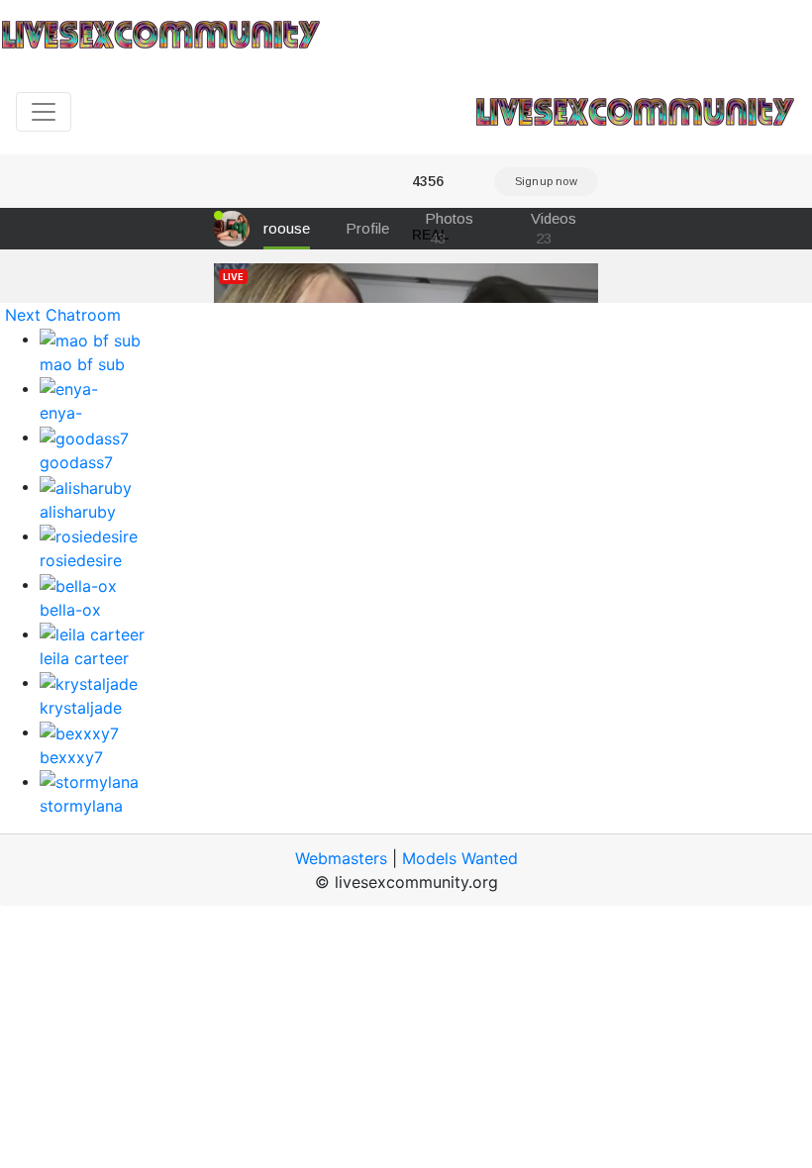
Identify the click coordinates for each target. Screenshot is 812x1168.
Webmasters (341, 858)
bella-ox (70, 610)
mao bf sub (82, 364)
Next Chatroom (63, 315)
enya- (61, 413)
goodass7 (76, 462)
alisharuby (78, 512)
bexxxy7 (71, 757)
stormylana (81, 806)
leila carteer (84, 658)
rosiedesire (81, 560)
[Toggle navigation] (43, 112)
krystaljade (81, 708)
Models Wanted (460, 858)
